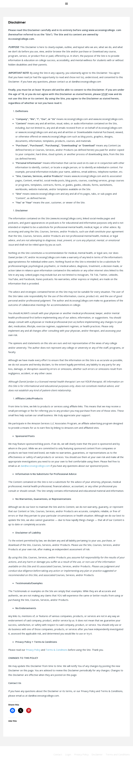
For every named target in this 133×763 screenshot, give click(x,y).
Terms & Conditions (56, 649)
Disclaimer (97, 754)
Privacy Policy (33, 649)
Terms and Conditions (118, 754)
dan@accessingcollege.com (35, 465)
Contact (58, 754)
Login (68, 754)
